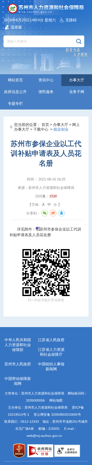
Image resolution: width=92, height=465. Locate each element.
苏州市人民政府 (17, 364)
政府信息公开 (15, 92)
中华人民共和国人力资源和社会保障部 (17, 345)
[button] (79, 41)
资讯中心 (46, 80)
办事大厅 (76, 80)
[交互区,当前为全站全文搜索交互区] (44, 39)
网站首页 (15, 80)
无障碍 (71, 20)
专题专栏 (15, 104)
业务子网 (76, 92)
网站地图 (56, 400)
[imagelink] (19, 451)
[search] (38, 41)
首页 (45, 125)
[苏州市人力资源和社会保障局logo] (46, 8)
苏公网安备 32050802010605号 (57, 414)
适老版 (16, 27)
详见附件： (45, 232)
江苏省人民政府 (51, 340)
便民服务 (46, 92)
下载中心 (41, 129)
